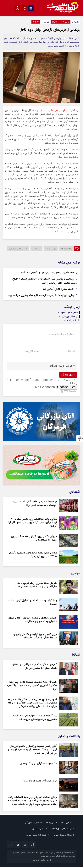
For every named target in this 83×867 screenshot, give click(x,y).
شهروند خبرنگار (32, 822)
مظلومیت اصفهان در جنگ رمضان (38, 763)
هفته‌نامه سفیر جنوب (36, 835)
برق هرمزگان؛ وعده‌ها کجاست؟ (39, 781)
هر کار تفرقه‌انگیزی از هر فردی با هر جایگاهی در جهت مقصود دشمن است (36, 585)
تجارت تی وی (37, 829)
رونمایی (36, 249)
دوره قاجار (51, 249)
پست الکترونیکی (31, 351)
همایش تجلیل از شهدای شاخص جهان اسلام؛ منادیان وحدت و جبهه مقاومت (32, 619)
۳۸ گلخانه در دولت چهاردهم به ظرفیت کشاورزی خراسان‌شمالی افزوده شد (35, 717)
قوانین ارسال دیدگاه (61, 366)
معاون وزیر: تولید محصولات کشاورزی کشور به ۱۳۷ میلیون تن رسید (33, 554)
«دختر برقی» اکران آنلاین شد (58, 289)
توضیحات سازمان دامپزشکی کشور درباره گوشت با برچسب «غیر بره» (34, 503)
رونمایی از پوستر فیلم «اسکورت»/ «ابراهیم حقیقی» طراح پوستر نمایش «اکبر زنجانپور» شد (45, 281)
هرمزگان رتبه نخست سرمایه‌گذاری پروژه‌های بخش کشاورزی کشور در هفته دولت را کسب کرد (32, 685)
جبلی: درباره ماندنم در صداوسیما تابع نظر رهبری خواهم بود (41, 295)
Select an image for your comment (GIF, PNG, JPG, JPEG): (42, 382)
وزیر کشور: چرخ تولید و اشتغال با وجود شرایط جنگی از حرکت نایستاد (35, 636)
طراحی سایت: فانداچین (41, 860)
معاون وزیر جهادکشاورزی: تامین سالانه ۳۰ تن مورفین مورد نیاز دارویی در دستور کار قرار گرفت (32, 522)
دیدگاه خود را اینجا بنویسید (62, 334)
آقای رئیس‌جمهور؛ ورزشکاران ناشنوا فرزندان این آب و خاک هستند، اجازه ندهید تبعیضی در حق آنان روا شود (32, 749)
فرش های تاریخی (18, 249)
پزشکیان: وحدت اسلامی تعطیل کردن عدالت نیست (32, 602)
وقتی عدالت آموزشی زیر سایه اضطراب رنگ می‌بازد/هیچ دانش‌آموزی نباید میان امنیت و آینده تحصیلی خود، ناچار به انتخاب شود (32, 800)
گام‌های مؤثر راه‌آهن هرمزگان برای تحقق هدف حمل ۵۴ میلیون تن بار (34, 666)
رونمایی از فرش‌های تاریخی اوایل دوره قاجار (50, 29)
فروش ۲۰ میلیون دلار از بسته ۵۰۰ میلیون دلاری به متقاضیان (34, 538)
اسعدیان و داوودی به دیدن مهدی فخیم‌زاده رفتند (48, 272)
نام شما (71, 351)
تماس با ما (66, 822)
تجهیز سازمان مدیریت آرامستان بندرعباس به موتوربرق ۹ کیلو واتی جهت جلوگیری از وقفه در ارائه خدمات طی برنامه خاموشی (32, 702)
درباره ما (50, 822)
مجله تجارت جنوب (62, 835)
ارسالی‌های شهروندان (62, 829)
